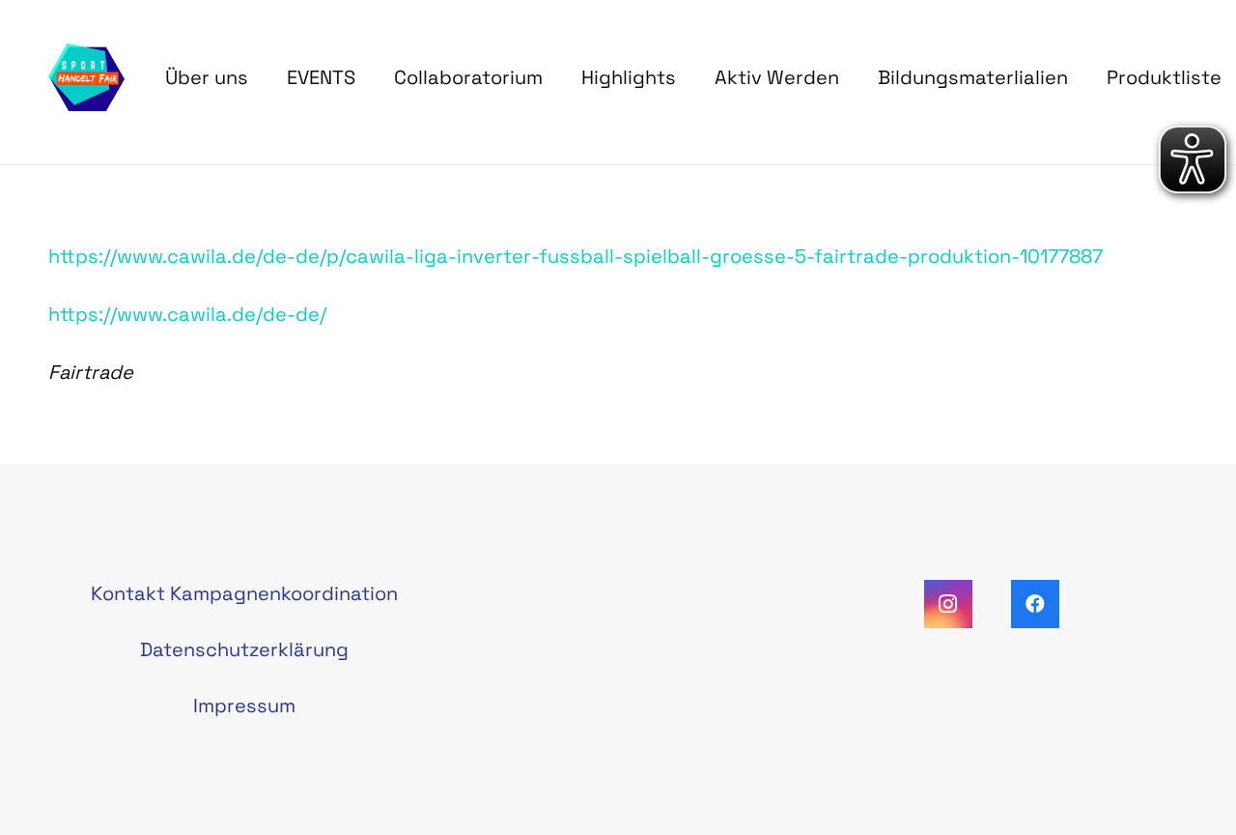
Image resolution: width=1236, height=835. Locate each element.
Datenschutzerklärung (244, 649)
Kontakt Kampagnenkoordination (244, 593)
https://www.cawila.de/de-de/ (187, 314)
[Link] (86, 77)
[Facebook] (1035, 604)
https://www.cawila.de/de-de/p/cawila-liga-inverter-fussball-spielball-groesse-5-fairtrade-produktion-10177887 (575, 256)
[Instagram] (948, 604)
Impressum (244, 705)
